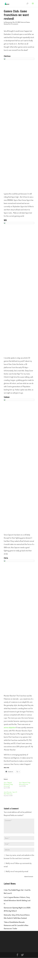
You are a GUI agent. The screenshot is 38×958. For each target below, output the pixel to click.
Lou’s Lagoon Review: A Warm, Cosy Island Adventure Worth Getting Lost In (17, 900)
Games (28, 22)
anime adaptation (10, 727)
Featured (23, 22)
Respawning (8, 22)
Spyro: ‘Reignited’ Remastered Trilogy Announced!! (8, 784)
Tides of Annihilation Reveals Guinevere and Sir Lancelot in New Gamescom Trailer (16, 925)
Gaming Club (7, 24)
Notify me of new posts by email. (17, 871)
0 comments (14, 24)
